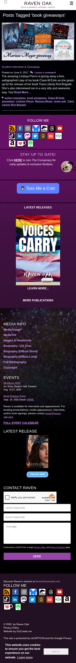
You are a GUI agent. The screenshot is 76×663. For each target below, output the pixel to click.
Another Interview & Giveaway (21, 66)
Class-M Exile (56, 97)
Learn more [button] (25, 657)
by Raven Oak (21, 624)
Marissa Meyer (43, 101)
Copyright (10, 367)
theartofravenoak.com (48, 581)
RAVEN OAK (38, 3)
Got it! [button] (56, 651)
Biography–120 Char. (18, 345)
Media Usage (12, 329)
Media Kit (10, 334)
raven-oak (60, 101)
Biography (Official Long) (20, 356)
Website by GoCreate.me (18, 631)
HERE (18, 160)
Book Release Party (15, 396)
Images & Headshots (17, 340)
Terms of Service (57, 547)
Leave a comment (45, 72)
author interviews (15, 97)
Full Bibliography (15, 362)
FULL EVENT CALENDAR (21, 422)
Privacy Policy (40, 547)
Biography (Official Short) (20, 351)
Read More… (22, 92)
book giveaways (37, 97)
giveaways (8, 101)
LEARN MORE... (38, 288)
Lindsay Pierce (25, 101)
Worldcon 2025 (12, 383)
